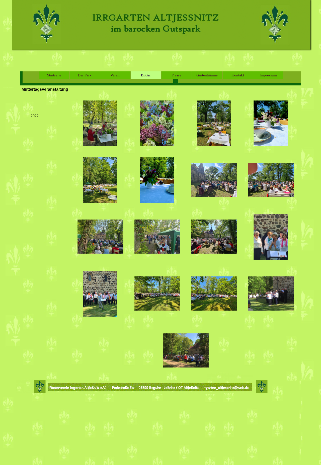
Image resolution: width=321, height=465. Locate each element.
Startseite (54, 75)
